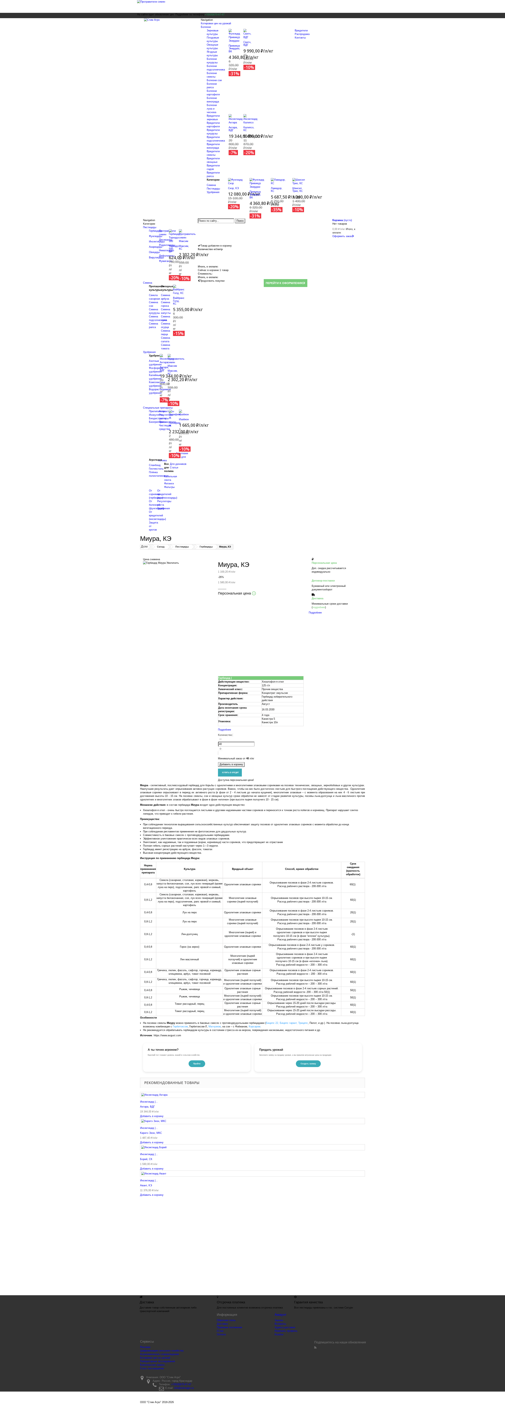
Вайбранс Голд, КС (178, 300)
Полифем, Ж (175, 424)
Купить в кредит (230, 773)
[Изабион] (184, 412)
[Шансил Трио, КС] (300, 181)
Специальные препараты (158, 407)
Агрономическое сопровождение (159, 1354)
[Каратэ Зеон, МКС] (252, 1121)
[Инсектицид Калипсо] (250, 118)
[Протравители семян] (252, 6)
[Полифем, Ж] (175, 414)
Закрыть (224, 673)
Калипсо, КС (248, 129)
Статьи (174, 467)
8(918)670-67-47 (287, 1246)
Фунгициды (155, 236)
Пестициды (213, 188)
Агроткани (182, 453)
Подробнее (224, 729)
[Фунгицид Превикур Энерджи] (234, 35)
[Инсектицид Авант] (252, 1173)
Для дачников (178, 463)
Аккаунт (280, 1315)
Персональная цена (236, 593)
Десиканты (165, 239)
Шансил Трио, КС (297, 189)
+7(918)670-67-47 (181, 1384)
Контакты (300, 37)
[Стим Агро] (168, 23)
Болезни (206, 26)
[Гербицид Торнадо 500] (174, 235)
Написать (305, 654)
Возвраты (280, 1323)
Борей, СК (146, 1159)
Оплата (221, 1334)
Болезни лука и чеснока (212, 109)
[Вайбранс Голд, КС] (178, 289)
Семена (211, 185)
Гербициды (155, 230)
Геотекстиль (156, 468)
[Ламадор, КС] (278, 181)
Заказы (279, 1320)
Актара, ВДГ (233, 129)
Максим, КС (184, 247)
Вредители (301, 30)
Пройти (196, 1064)
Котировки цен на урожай (216, 23)
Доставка (222, 1323)
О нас (220, 1330)
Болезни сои (214, 80)
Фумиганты (165, 261)
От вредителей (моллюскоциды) (167, 494)
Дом (144, 546)
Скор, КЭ (233, 188)
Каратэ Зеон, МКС (151, 1132)
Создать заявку (308, 1064)
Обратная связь (226, 1320)
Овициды (154, 252)
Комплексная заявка (152, 1364)
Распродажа (302, 34)
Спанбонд (155, 465)
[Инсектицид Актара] (236, 118)
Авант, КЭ (146, 1185)
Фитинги (169, 483)
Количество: (225, 734)
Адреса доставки (285, 1327)
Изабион (184, 419)
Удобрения (213, 192)
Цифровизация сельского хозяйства (161, 1350)
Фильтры (169, 487)
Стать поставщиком (152, 1368)
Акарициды (155, 246)
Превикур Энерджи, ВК (234, 48)
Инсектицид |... (149, 1101)
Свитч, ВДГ (247, 43)
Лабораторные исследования (157, 1361)
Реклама (145, 1347)
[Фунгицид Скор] (236, 181)
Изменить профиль (286, 1330)
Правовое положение (229, 1327)
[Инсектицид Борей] (252, 1147)
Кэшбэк (279, 1334)
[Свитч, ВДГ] (247, 33)
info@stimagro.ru (184, 1387)
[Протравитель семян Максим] (187, 235)
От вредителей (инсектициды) (157, 515)
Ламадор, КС (276, 189)
